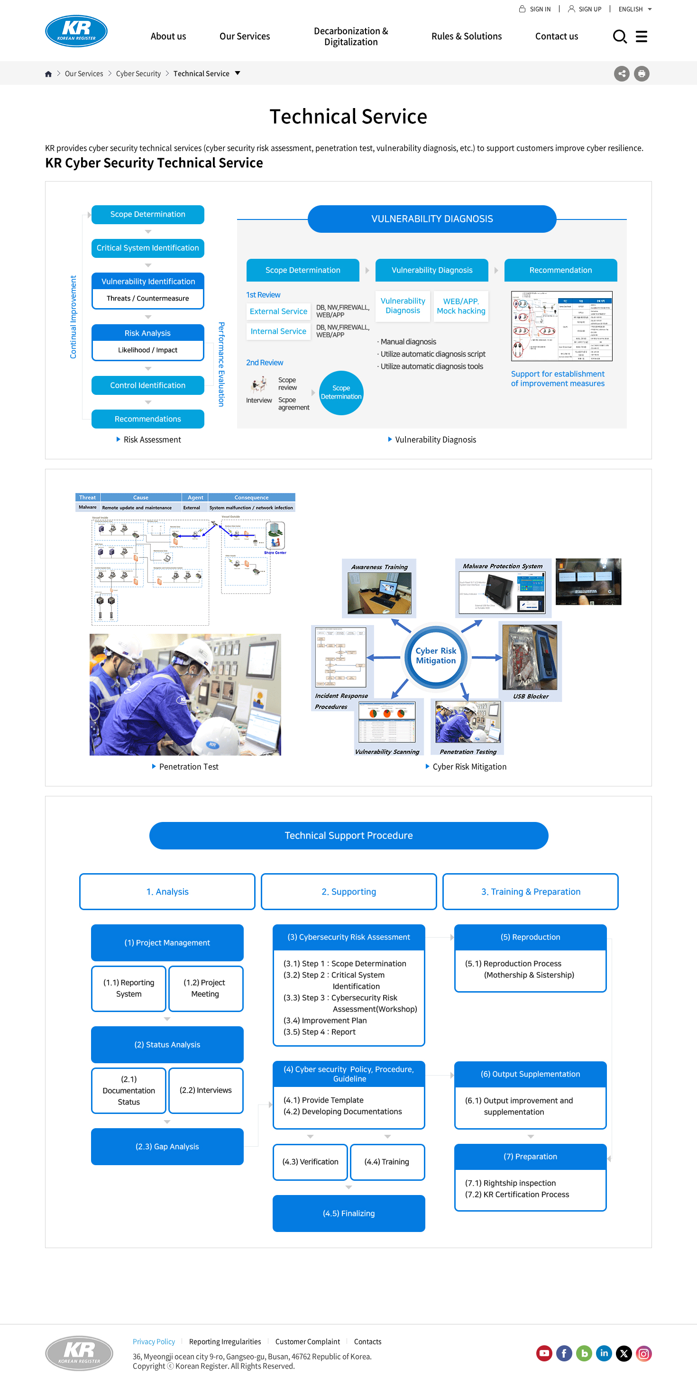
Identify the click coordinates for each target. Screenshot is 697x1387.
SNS (622, 74)
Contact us (556, 35)
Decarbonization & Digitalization (351, 36)
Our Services (245, 35)
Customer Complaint (307, 1341)
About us (168, 35)
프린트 (642, 74)
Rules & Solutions (466, 35)
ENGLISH (631, 9)
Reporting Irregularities (225, 1341)
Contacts (368, 1341)
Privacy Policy (154, 1341)
